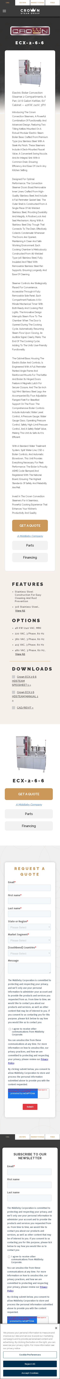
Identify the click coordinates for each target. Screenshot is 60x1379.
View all (20, 610)
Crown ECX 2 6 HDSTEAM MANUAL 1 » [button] (25, 696)
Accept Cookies (30, 1373)
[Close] (56, 1328)
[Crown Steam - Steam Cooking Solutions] (30, 11)
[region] (30, 1351)
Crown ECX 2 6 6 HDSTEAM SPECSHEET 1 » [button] (24, 680)
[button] (4, 11)
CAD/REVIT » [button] (25, 707)
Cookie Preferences (30, 1355)
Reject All (30, 1364)
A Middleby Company (30, 536)
